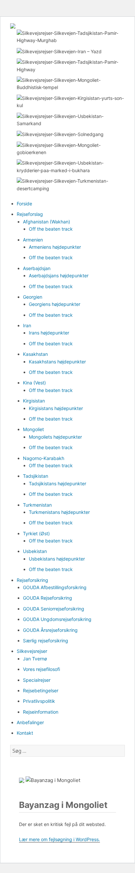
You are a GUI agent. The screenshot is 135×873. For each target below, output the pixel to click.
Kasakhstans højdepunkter (57, 361)
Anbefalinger (30, 722)
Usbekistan (35, 551)
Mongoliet (33, 429)
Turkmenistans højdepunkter (59, 512)
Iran (27, 325)
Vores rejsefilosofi (41, 669)
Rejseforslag (30, 214)
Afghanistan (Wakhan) (46, 221)
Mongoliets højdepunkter (55, 437)
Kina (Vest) (34, 382)
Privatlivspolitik (39, 701)
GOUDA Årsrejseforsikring (50, 630)
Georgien (32, 297)
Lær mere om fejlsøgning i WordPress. (59, 839)
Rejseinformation (40, 712)
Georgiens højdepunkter (54, 304)
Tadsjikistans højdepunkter (57, 483)
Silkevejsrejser (32, 651)
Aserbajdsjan (36, 268)
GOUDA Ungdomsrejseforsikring (57, 619)
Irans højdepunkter (49, 332)
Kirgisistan (34, 400)
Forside (24, 203)
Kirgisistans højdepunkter (56, 408)
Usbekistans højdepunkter (57, 559)
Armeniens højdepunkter (55, 247)
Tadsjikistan (35, 476)
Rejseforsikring (32, 580)
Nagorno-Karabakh (43, 458)
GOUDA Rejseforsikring (47, 598)
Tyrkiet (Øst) (36, 533)
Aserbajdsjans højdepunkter (58, 275)
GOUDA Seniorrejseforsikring (53, 608)
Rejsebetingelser (40, 690)
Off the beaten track (51, 229)
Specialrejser (36, 680)
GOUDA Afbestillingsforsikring (55, 587)
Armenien (33, 239)
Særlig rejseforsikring (45, 640)
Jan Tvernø (35, 658)
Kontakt (25, 733)
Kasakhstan (35, 354)
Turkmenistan (37, 505)
